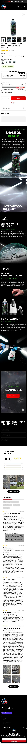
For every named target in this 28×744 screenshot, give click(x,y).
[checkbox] (6, 508)
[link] (14, 730)
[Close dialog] (26, 728)
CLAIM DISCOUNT (14, 741)
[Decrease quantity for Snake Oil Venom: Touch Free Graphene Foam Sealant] (2, 98)
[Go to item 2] (9, 39)
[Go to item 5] (25, 39)
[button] (23, 409)
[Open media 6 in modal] (23, 14)
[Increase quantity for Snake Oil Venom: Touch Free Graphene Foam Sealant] (8, 98)
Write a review (13, 491)
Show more (13, 686)
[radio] (14, 76)
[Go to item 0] (3, 39)
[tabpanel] (13, 595)
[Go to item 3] (14, 39)
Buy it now (13, 102)
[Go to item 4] (19, 39)
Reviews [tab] (8, 498)
